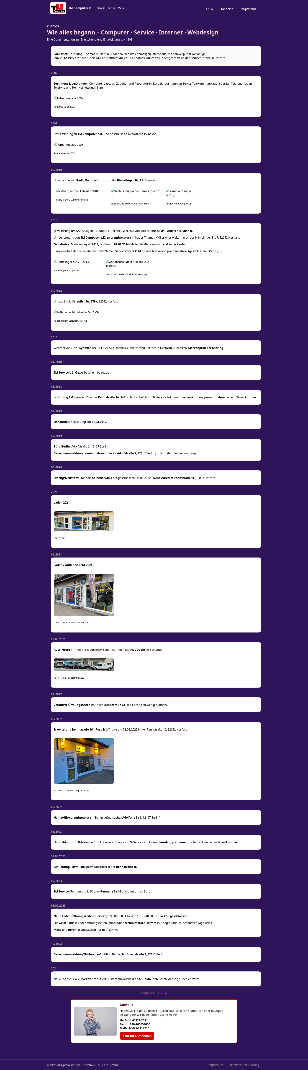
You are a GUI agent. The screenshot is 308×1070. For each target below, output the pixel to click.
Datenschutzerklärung (244, 1065)
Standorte (226, 9)
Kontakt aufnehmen (137, 1036)
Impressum (215, 1065)
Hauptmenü (248, 9)
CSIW (209, 9)
